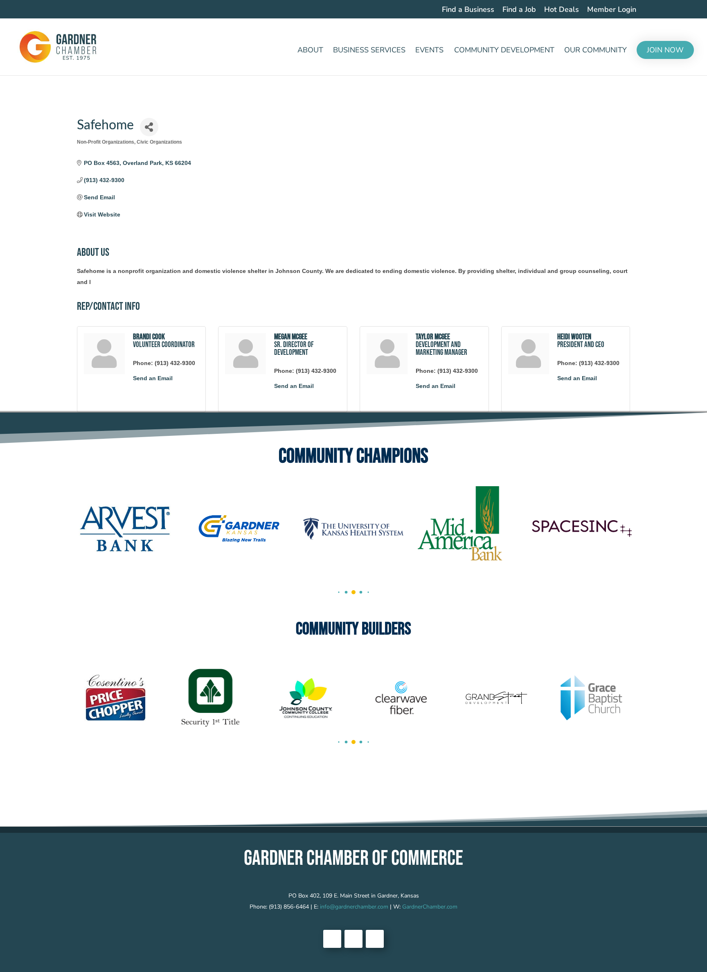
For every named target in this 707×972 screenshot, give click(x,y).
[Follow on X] (353, 939)
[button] (338, 592)
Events (429, 51)
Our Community (595, 51)
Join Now (665, 50)
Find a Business (468, 10)
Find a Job (519, 10)
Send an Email (153, 378)
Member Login (611, 10)
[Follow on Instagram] (375, 939)
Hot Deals (561, 10)
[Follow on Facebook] (332, 939)
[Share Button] (149, 127)
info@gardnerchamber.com (354, 907)
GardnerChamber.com (429, 907)
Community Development (504, 51)
